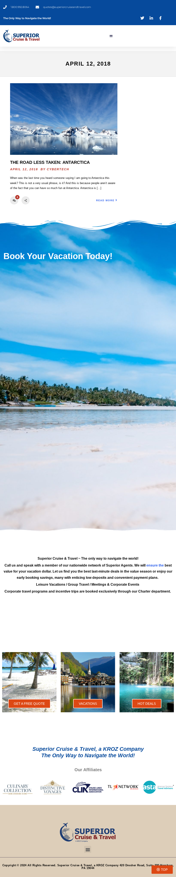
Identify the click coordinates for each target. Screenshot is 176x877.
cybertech (58, 169)
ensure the (155, 565)
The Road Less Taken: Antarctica (50, 162)
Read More (105, 200)
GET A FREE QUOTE (29, 703)
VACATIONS (88, 703)
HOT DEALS (147, 703)
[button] (111, 36)
